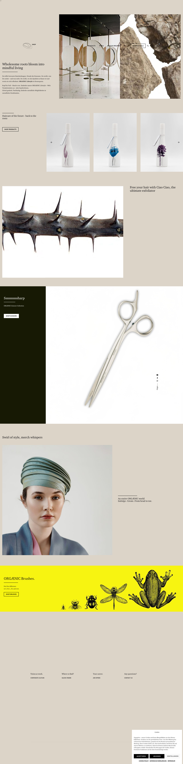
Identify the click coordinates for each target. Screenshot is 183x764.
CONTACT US (128, 678)
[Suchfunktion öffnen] (148, 46)
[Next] (178, 142)
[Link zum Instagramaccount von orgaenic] (157, 381)
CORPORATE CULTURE (37, 678)
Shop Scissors (11, 316)
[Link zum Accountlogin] (152, 46)
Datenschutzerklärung (158, 761)
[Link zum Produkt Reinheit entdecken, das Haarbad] (68, 114)
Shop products (10, 129)
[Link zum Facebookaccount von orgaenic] (157, 378)
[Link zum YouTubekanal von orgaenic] (157, 375)
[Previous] (51, 142)
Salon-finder (66, 678)
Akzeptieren (141, 756)
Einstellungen (172, 756)
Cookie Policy (144, 761)
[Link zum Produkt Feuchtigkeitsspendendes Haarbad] (115, 114)
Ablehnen (157, 756)
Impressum (171, 761)
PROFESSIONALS (138, 46)
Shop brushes (11, 594)
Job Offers (96, 678)
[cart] (157, 45)
